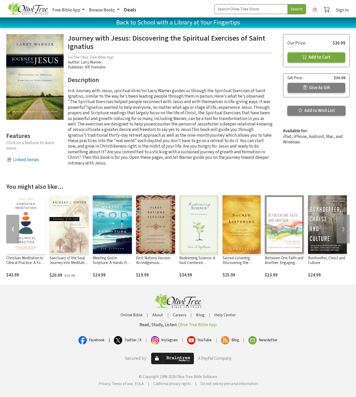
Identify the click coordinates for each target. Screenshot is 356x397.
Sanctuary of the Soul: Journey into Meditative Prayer (69, 263)
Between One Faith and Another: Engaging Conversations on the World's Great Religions (284, 265)
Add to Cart (319, 57)
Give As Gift (319, 88)
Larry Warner (91, 62)
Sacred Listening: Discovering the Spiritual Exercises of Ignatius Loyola (239, 265)
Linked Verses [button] (26, 160)
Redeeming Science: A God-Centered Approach (197, 263)
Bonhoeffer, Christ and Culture (326, 260)
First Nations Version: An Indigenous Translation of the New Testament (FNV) (154, 265)
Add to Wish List (319, 111)
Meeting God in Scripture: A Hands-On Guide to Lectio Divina (111, 263)
